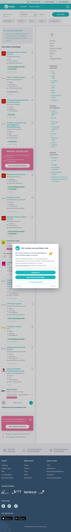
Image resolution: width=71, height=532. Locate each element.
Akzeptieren (35, 272)
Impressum (53, 286)
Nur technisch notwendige (35, 277)
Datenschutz (18, 286)
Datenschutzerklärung (22, 265)
